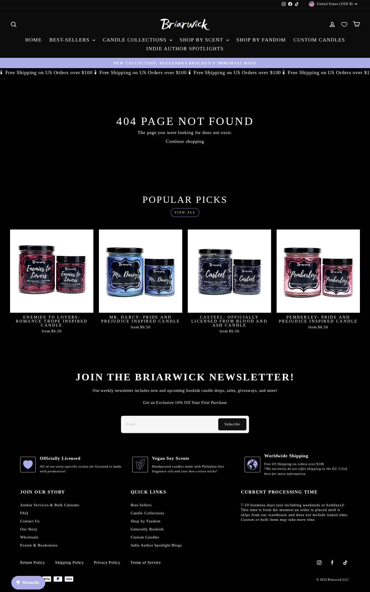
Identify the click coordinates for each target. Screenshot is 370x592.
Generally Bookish (147, 529)
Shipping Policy (69, 562)
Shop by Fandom (261, 39)
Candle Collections (135, 39)
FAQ (24, 513)
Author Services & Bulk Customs (49, 505)
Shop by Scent (202, 39)
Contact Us (30, 521)
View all (185, 212)
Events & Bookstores (39, 545)
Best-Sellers (70, 39)
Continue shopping (185, 141)
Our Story (29, 529)
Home (33, 39)
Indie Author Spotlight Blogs (156, 545)
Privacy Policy (107, 562)
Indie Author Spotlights (185, 48)
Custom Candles (319, 39)
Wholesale (29, 537)
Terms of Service (145, 562)
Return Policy (32, 562)
